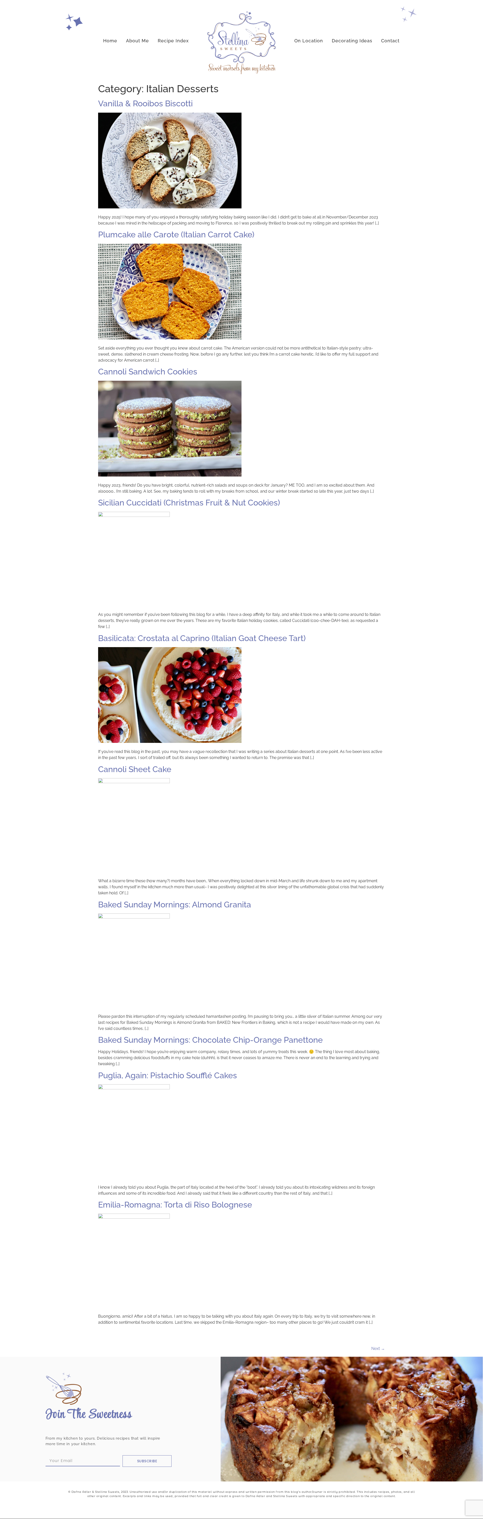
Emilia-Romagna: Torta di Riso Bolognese (175, 1204)
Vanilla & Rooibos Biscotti (145, 103)
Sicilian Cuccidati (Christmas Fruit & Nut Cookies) (189, 502)
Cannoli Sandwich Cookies (147, 371)
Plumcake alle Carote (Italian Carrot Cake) (176, 234)
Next (378, 1348)
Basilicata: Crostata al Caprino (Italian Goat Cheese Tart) (202, 638)
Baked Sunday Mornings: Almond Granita (174, 904)
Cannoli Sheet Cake (134, 769)
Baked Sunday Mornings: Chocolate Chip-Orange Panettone (210, 1040)
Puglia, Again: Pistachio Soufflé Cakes (167, 1075)
